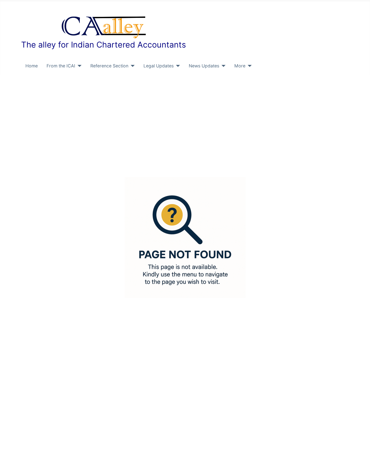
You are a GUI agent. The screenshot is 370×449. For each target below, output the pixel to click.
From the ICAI (61, 65)
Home (31, 65)
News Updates (204, 65)
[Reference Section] (131, 66)
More (239, 65)
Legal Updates (158, 65)
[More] (248, 66)
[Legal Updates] (177, 66)
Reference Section (109, 65)
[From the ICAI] (78, 66)
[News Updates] (222, 66)
